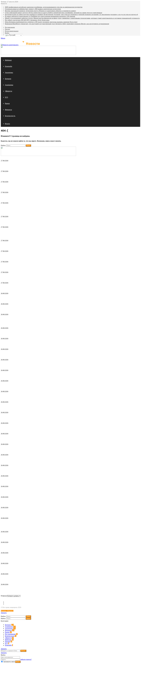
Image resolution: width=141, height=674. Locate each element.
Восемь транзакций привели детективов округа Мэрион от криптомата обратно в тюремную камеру (40, 11)
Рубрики (4, 596)
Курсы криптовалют (11, 31)
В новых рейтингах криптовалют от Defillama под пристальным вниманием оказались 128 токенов (40, 16)
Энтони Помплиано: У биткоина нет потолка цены (23, 427)
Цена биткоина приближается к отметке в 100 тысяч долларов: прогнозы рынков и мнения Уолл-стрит (41, 22)
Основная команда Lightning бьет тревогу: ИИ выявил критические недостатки (33, 9)
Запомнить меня (9, 662)
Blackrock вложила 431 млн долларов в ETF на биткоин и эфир (29, 297)
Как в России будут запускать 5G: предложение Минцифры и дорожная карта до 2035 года (41, 287)
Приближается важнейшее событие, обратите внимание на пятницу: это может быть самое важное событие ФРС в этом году (56, 501)
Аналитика (9, 73)
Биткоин (8, 79)
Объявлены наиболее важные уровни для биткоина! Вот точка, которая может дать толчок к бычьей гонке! (49, 448)
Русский (12, 35)
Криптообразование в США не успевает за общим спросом (27, 578)
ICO (6, 97)
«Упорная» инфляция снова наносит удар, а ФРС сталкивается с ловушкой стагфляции (40, 385)
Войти (7, 33)
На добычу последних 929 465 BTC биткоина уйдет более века (27, 20)
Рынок (7, 103)
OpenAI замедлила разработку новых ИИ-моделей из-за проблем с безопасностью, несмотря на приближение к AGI (52, 512)
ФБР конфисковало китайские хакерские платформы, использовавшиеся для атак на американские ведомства (43, 7)
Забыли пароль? (26, 659)
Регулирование (10, 27)
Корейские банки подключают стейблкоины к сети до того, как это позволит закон (37, 459)
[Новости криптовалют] (21, 45)
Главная (8, 604)
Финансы (8, 110)
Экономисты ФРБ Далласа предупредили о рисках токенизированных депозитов (37, 546)
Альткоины (9, 85)
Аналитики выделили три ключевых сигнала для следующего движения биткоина (37, 536)
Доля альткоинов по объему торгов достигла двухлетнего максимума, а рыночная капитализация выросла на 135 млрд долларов (59, 469)
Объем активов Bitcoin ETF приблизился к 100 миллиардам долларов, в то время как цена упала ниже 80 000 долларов (55, 406)
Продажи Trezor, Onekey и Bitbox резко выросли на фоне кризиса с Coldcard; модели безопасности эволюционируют (54, 332)
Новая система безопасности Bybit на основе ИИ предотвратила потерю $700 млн (37, 589)
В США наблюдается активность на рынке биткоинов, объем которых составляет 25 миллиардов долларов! (49, 438)
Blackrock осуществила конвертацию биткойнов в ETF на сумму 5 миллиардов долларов (41, 557)
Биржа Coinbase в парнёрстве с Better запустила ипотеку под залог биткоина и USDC (40, 276)
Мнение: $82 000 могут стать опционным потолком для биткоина (30, 567)
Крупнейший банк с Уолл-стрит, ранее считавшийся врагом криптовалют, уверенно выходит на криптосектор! (50, 480)
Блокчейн (8, 66)
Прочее (7, 29)
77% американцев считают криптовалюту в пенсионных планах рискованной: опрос (38, 417)
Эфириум (8, 91)
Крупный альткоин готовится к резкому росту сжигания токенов (30, 490)
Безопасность (10, 116)
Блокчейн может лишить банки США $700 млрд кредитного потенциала (33, 395)
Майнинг (8, 60)
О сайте (7, 602)
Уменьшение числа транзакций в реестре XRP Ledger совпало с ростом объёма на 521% (40, 353)
